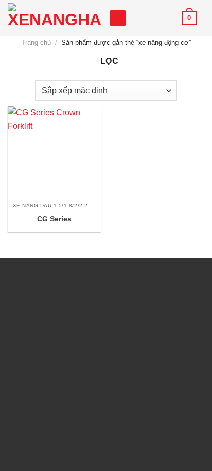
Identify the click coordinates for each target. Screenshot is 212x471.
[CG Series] (54, 152)
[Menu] (118, 18)
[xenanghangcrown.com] (54, 18)
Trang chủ (36, 42)
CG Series (54, 219)
